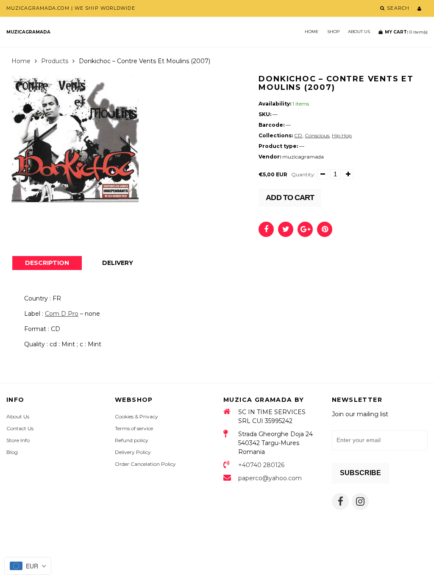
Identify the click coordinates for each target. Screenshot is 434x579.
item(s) (406, 32)
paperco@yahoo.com (270, 478)
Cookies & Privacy (136, 416)
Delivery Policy (133, 452)
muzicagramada (28, 32)
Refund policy (131, 440)
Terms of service (134, 428)
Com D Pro (61, 313)
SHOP (333, 31)
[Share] (266, 229)
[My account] (419, 8)
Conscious (317, 135)
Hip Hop (342, 135)
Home (312, 31)
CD (298, 135)
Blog (12, 452)
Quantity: (303, 174)
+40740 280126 (261, 465)
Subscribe (360, 472)
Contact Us (19, 428)
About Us (359, 31)
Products (54, 61)
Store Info (18, 440)
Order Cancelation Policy (145, 464)
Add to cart (290, 197)
